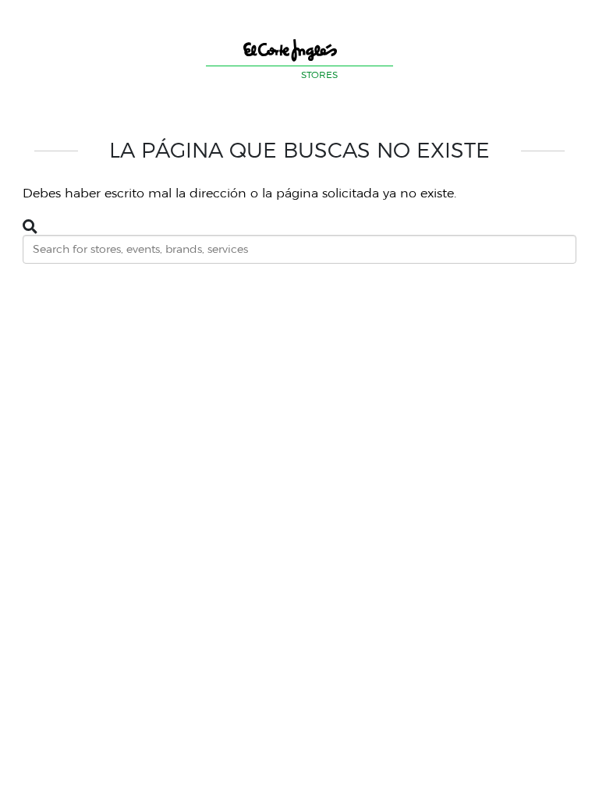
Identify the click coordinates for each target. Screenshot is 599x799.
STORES (319, 74)
